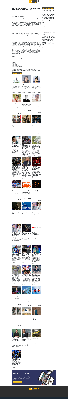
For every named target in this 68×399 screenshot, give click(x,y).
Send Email (15, 64)
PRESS (21, 4)
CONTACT (24, 4)
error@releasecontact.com (16, 70)
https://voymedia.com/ (18, 66)
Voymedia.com (27, 45)
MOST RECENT (16, 4)
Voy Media (13, 18)
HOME (13, 4)
